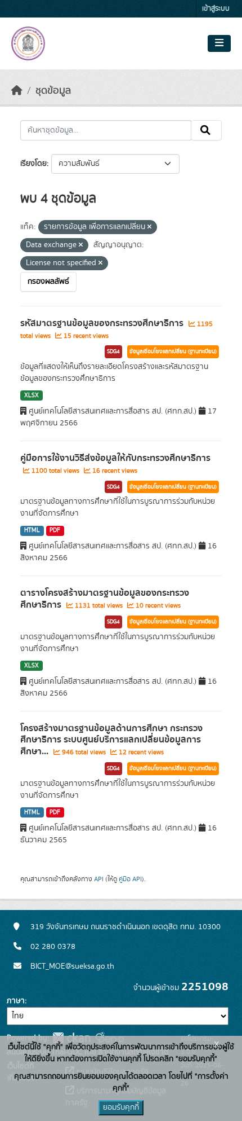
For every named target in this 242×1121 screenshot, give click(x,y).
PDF (55, 530)
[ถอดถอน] (149, 227)
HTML (32, 530)
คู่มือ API (130, 879)
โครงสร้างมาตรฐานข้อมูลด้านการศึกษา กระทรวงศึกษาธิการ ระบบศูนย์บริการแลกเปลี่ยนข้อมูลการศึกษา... (111, 740)
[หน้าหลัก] (17, 90)
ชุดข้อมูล (53, 90)
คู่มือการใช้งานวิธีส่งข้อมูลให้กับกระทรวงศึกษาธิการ (115, 458)
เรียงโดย (33, 163)
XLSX (31, 395)
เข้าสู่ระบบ (216, 8)
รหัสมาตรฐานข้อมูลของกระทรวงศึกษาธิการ (103, 323)
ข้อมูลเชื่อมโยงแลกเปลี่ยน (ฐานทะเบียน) (173, 351)
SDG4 (113, 351)
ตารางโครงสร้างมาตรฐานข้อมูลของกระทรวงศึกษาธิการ (104, 599)
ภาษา (16, 1000)
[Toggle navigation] (219, 43)
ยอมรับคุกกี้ (121, 1107)
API (99, 879)
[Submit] (206, 130)
